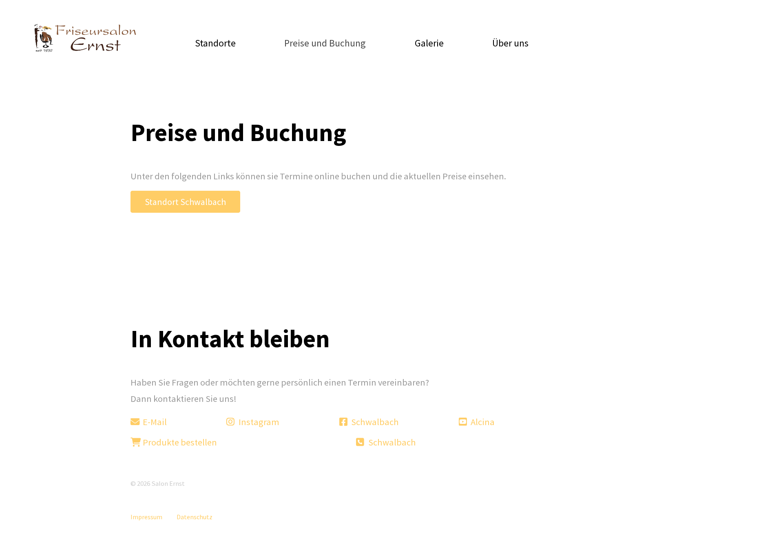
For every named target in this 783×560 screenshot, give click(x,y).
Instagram (258, 422)
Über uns (510, 43)
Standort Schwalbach (185, 201)
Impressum (146, 517)
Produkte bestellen (179, 442)
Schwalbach (374, 422)
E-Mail (154, 422)
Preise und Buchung (325, 43)
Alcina (482, 422)
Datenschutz (194, 517)
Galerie (429, 43)
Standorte (215, 43)
